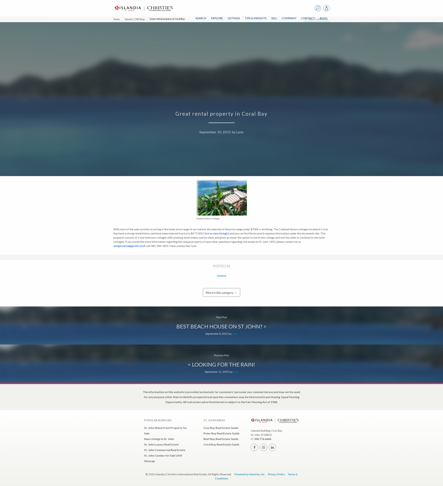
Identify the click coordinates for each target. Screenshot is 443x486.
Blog (323, 18)
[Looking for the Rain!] (221, 364)
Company (289, 18)
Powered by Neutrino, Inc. (249, 474)
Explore (217, 18)
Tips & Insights (255, 18)
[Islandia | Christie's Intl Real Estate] (143, 5)
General (221, 275)
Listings (234, 18)
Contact (308, 18)
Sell (274, 18)
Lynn (239, 132)
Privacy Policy (276, 474)
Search (201, 18)
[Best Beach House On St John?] (221, 325)
